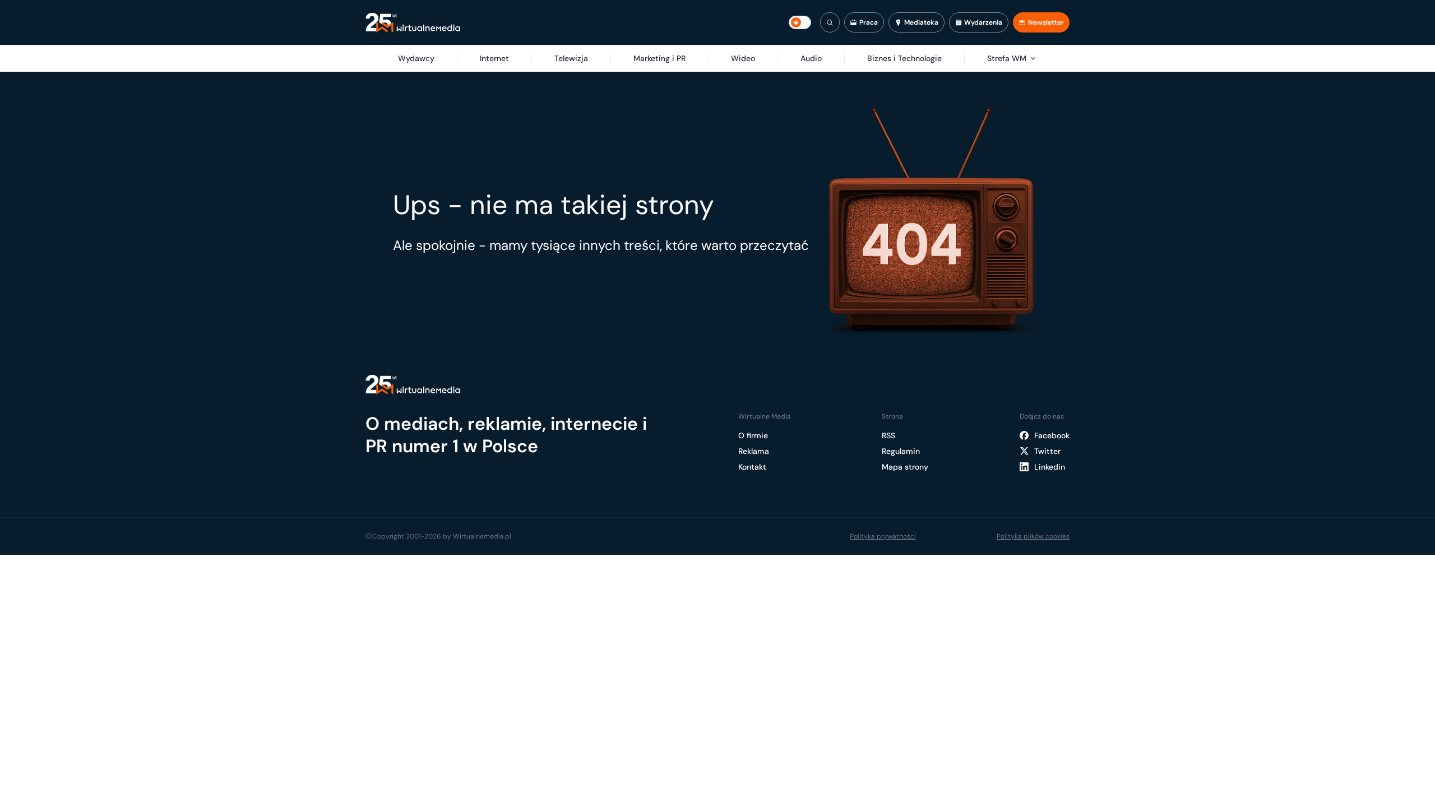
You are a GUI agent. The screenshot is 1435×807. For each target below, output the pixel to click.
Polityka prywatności (883, 536)
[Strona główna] (412, 23)
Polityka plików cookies (1033, 536)
